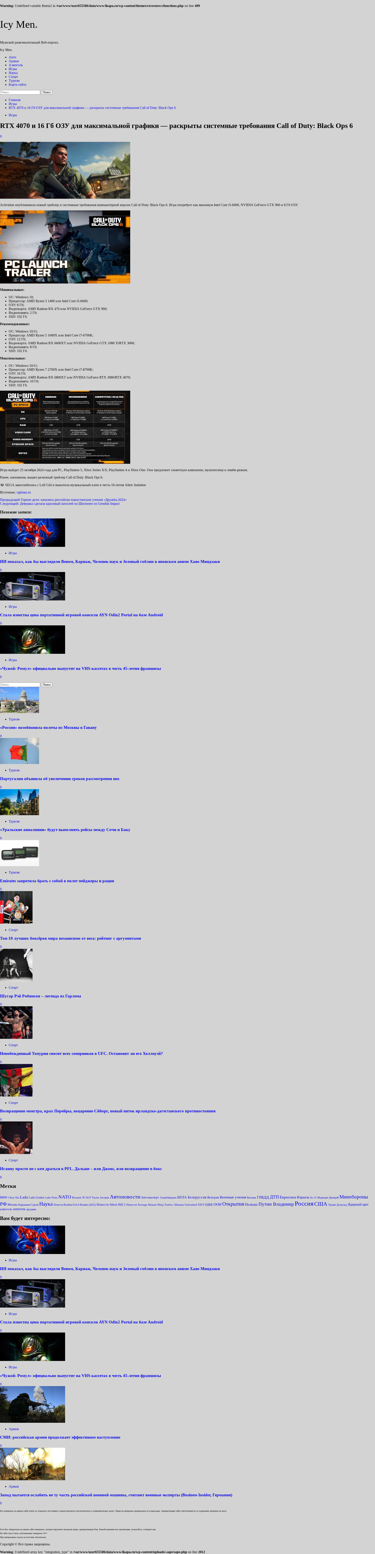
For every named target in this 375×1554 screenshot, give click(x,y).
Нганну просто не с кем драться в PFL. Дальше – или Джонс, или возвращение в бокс (81, 1168)
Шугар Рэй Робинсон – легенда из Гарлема (40, 996)
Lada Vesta (51, 1197)
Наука (13, 73)
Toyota (95, 1197)
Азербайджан (168, 1197)
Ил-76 (313, 1198)
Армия (14, 61)
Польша (251, 1204)
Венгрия (213, 1197)
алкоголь (6, 1209)
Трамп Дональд (337, 1204)
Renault (76, 1197)
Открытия (233, 1204)
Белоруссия (197, 1197)
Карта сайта (17, 84)
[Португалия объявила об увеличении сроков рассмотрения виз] (19, 763)
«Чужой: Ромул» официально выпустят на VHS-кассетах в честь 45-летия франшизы (80, 668)
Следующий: (60, 503)
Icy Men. (19, 24)
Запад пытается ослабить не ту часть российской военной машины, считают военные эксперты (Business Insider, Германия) (116, 1495)
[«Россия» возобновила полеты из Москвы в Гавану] (19, 712)
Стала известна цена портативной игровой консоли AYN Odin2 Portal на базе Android (81, 615)
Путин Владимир (276, 1204)
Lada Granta (36, 1197)
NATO (64, 1197)
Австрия (104, 1197)
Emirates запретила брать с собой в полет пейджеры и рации (57, 881)
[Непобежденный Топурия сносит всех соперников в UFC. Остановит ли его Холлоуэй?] (16, 1037)
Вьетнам (251, 1197)
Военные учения (233, 1197)
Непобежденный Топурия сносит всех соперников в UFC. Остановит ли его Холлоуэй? (81, 1053)
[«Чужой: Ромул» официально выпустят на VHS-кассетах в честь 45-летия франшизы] (32, 652)
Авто (12, 57)
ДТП (274, 1197)
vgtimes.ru (23, 492)
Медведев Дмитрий (328, 1197)
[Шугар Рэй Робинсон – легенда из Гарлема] (16, 980)
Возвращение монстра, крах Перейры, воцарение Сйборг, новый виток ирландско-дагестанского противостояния (107, 1111)
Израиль (303, 1197)
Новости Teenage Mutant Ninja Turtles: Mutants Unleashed (162, 1204)
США (320, 1204)
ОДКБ (209, 1204)
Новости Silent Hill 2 (111, 1204)
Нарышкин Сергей (28, 1204)
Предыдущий (63, 500)
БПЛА (182, 1197)
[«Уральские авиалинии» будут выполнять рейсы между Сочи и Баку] (19, 814)
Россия (304, 1203)
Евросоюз (288, 1197)
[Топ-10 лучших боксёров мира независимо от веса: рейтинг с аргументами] (16, 922)
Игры (13, 69)
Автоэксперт (150, 1197)
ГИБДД (263, 1197)
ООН (217, 1204)
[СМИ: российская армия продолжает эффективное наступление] (32, 1421)
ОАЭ (201, 1204)
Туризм (14, 80)
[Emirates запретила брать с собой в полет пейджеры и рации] (19, 865)
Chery (11, 1197)
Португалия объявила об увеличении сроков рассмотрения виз (59, 778)
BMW (3, 1197)
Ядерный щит (358, 1204)
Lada (24, 1197)
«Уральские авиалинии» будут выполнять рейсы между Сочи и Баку (65, 829)
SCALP (86, 1197)
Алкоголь (16, 65)
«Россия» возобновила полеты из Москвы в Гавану (48, 727)
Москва (12, 1204)
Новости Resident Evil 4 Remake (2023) (75, 1204)
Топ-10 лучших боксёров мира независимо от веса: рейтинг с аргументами (70, 938)
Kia (17, 1197)
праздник (31, 1209)
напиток (19, 1209)
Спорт (13, 77)
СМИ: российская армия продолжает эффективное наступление (60, 1437)
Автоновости (125, 1196)
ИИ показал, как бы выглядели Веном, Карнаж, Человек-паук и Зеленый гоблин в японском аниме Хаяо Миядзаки (110, 561)
